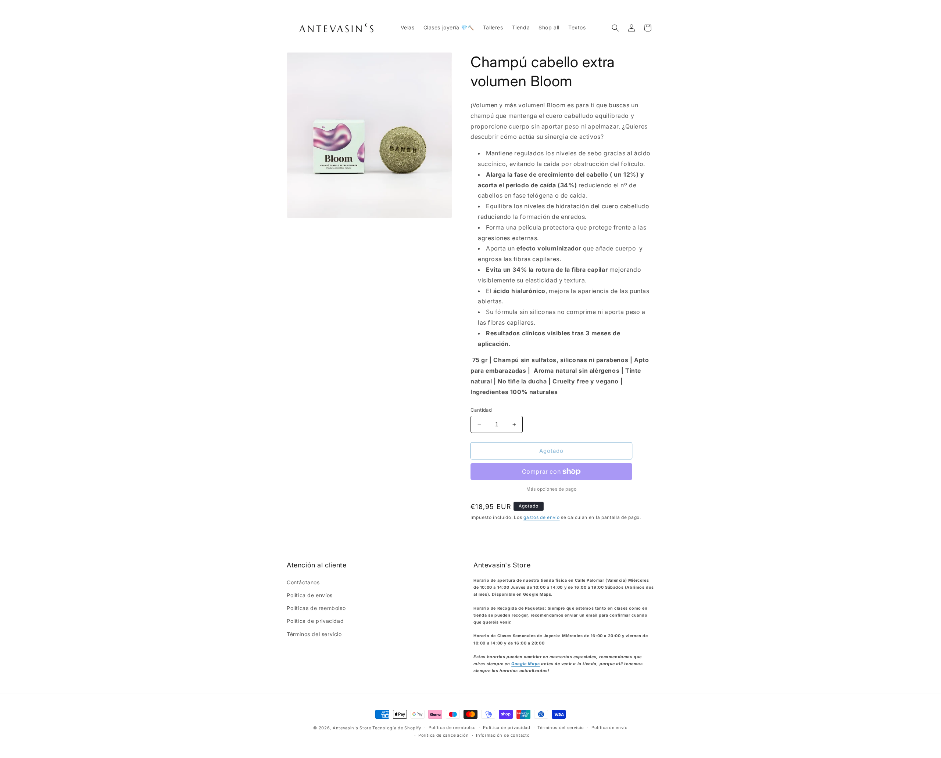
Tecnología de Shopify (396, 727)
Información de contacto (503, 735)
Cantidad (481, 410)
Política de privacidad (315, 621)
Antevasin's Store (352, 727)
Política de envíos (310, 595)
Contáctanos (303, 582)
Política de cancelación (443, 735)
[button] (615, 28)
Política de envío (609, 727)
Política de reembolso (452, 727)
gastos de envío (541, 517)
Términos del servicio (314, 634)
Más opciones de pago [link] (551, 489)
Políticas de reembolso (316, 608)
